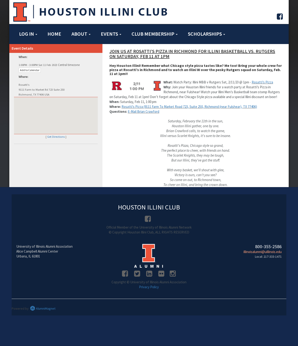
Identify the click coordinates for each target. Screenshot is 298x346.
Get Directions (56, 136)
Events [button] (110, 34)
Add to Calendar (29, 70)
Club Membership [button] (153, 34)
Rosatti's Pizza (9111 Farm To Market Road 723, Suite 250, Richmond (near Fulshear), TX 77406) (189, 106)
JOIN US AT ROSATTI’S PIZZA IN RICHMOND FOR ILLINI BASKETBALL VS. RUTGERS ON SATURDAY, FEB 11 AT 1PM (192, 53)
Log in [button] (27, 34)
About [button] (79, 34)
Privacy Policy (149, 287)
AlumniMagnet (45, 308)
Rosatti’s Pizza (262, 82)
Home (54, 34)
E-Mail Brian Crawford (143, 111)
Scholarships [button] (205, 34)
